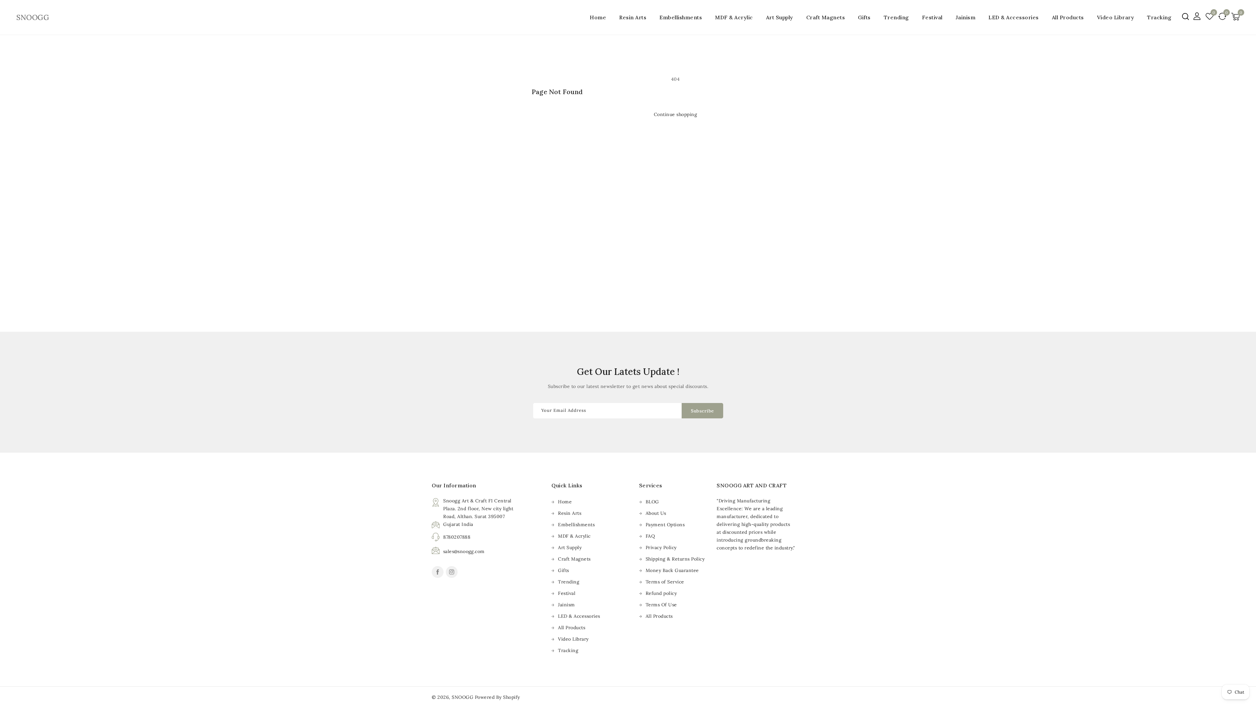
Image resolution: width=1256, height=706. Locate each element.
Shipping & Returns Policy (675, 559)
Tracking (568, 650)
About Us (656, 513)
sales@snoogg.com (463, 551)
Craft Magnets (825, 17)
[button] (1185, 16)
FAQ (650, 536)
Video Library (573, 639)
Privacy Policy (661, 547)
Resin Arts (632, 17)
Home (565, 502)
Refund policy (661, 593)
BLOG (652, 502)
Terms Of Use (661, 605)
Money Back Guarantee (672, 570)
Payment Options (665, 525)
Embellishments (680, 17)
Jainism (966, 17)
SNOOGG (462, 697)
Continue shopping (675, 114)
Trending (896, 17)
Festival (932, 17)
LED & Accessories (1013, 17)
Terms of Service (665, 582)
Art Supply (779, 17)
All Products (571, 627)
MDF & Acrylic (734, 17)
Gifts (864, 17)
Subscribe (702, 411)
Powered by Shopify (497, 697)
